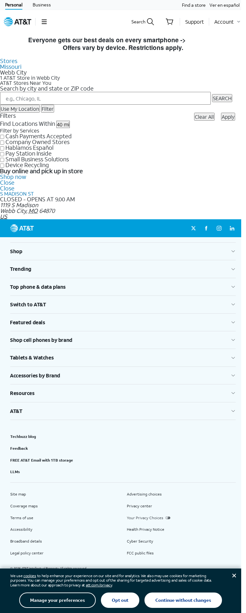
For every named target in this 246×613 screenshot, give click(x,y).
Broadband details (26, 541)
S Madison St (17, 193)
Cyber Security (140, 541)
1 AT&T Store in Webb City (30, 77)
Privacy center (139, 506)
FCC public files (140, 553)
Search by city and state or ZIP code (47, 88)
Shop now (13, 177)
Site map (18, 494)
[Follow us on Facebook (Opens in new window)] (206, 228)
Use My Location (20, 108)
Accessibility (21, 529)
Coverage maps (24, 506)
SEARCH (222, 98)
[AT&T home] (17, 21)
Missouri (10, 66)
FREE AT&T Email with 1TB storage (41, 460)
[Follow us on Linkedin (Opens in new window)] (232, 228)
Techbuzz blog (23, 436)
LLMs (15, 471)
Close (7, 182)
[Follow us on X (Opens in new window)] (193, 228)
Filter (47, 108)
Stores (8, 61)
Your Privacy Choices (145, 517)
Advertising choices (144, 494)
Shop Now (202, 40)
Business (42, 5)
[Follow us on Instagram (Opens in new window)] (219, 228)
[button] (44, 22)
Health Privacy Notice (145, 529)
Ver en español (224, 5)
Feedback (19, 448)
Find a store (194, 5)
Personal (13, 5)
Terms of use (21, 517)
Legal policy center (27, 553)
